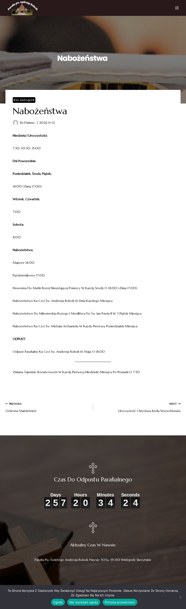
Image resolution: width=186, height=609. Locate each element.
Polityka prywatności (120, 602)
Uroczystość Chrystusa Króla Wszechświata (149, 407)
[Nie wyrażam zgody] (180, 597)
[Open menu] (177, 8)
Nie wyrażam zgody (83, 602)
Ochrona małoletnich (20, 407)
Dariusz (29, 123)
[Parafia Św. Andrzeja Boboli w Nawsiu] (22, 8)
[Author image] (15, 123)
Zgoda (57, 602)
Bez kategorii (24, 100)
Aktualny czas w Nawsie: (93, 544)
